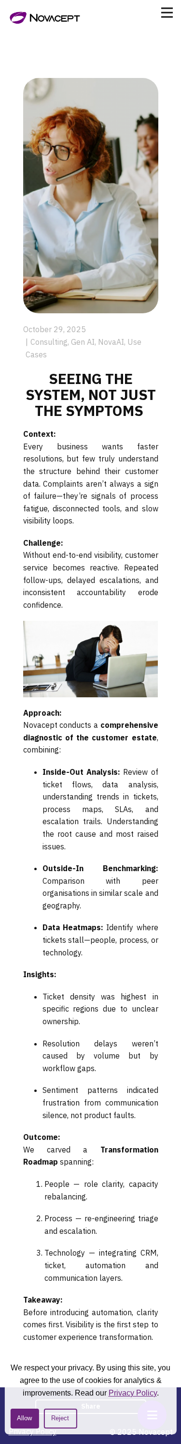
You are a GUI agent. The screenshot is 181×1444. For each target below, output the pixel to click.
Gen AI (83, 342)
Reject (60, 1418)
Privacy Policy (133, 1393)
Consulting (49, 342)
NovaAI (111, 342)
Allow (24, 1418)
